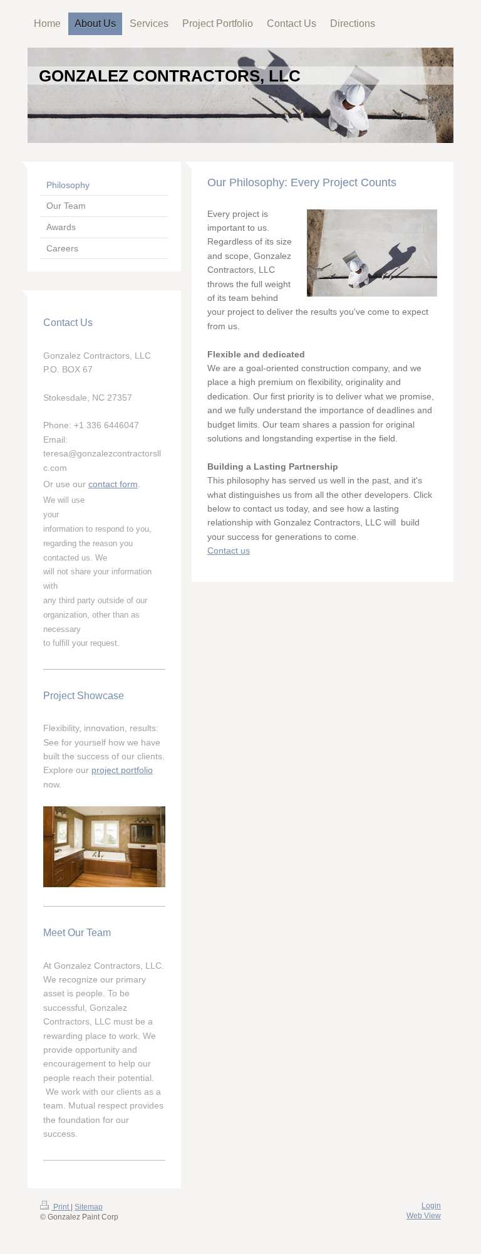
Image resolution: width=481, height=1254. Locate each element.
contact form (113, 484)
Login (431, 1205)
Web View (423, 1215)
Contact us (228, 550)
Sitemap (89, 1207)
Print (61, 1207)
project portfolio (122, 770)
